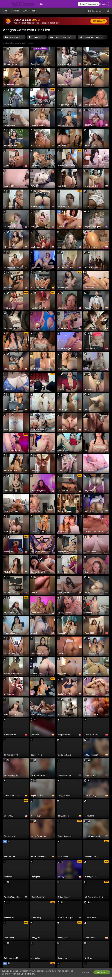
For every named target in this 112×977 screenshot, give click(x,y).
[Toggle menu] (4, 4)
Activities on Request (93, 37)
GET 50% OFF (98, 21)
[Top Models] (41, 4)
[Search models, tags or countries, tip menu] (108, 11)
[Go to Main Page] (22, 4)
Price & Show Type (62, 37)
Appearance (14, 37)
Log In (104, 4)
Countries (37, 37)
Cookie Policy (27, 974)
